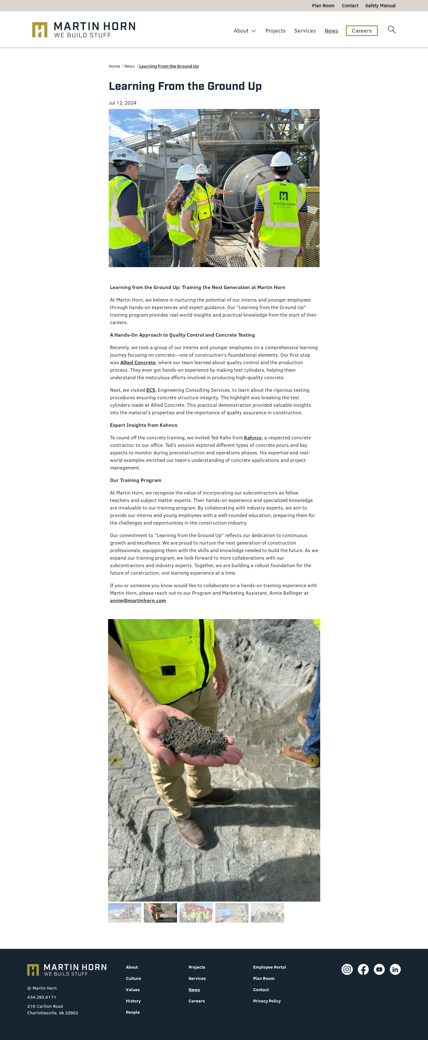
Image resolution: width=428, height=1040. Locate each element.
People (133, 1012)
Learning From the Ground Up (169, 66)
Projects (275, 30)
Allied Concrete (138, 362)
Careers (362, 30)
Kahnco (253, 437)
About (241, 30)
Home (114, 66)
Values (133, 989)
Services (305, 30)
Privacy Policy (267, 1001)
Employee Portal (269, 967)
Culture (133, 978)
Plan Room (263, 978)
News (331, 30)
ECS (150, 389)
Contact (261, 989)
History (133, 1001)
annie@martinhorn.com (138, 600)
